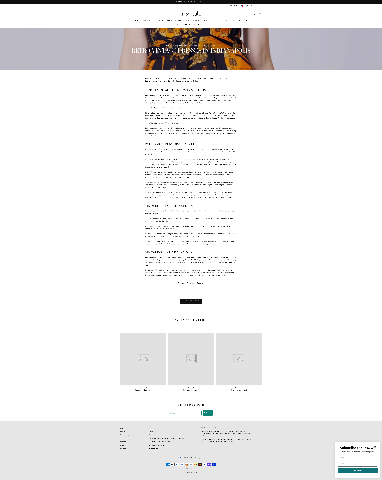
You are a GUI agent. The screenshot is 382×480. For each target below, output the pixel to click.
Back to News (192, 301)
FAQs (246, 21)
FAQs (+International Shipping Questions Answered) (166, 438)
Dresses (178, 21)
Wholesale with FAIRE (156, 445)
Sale (213, 21)
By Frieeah (224, 21)
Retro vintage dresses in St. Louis (198, 45)
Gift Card (236, 21)
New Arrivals (148, 21)
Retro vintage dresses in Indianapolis (176, 45)
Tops (188, 21)
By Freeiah (123, 448)
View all (191, 326)
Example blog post (143, 390)
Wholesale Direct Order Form (191, 24)
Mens (206, 21)
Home (136, 21)
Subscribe (208, 413)
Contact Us (152, 432)
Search (151, 428)
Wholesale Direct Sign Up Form (159, 442)
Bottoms (197, 21)
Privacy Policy (153, 448)
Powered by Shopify (191, 472)
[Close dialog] (377, 444)
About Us (152, 435)
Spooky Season (165, 21)
